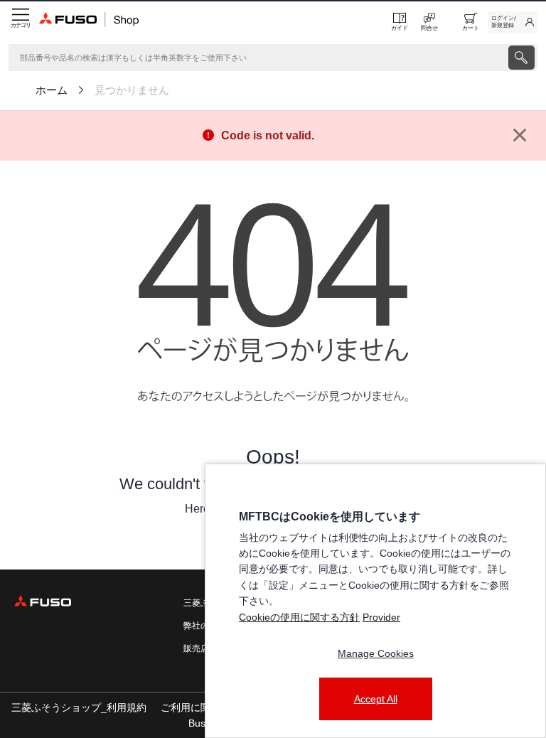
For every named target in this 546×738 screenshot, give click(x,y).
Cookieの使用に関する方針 (299, 617)
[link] (512, 22)
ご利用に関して (195, 707)
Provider (381, 617)
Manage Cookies (376, 653)
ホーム (52, 90)
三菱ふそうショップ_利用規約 (78, 707)
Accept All (375, 699)
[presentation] (521, 58)
